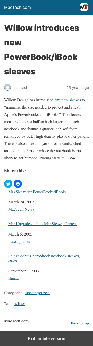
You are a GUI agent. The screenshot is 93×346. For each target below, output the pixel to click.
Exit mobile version (46, 338)
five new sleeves (68, 99)
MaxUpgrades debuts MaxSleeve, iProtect (42, 223)
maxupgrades (19, 241)
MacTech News (21, 209)
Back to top (80, 323)
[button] (8, 184)
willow (19, 303)
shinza (13, 278)
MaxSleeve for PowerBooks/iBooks (37, 191)
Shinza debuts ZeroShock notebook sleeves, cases (44, 258)
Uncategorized (37, 293)
